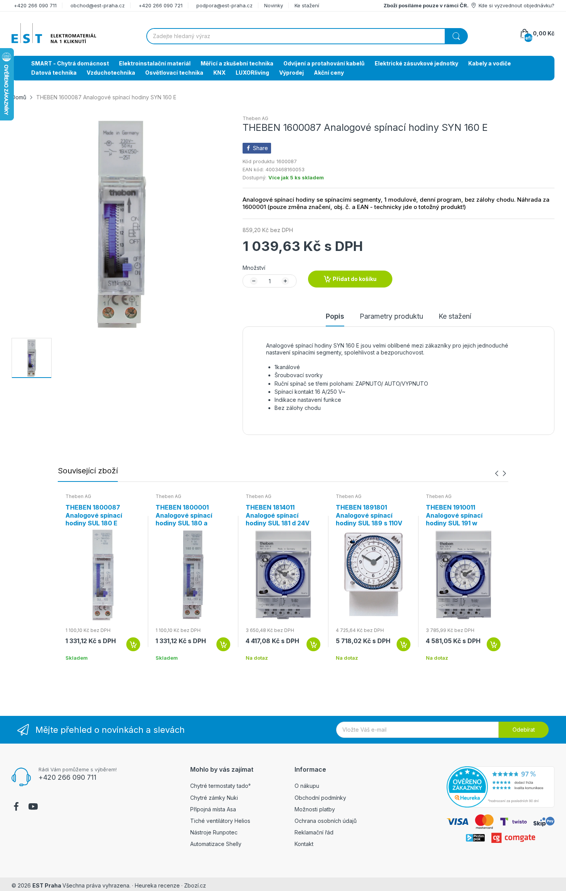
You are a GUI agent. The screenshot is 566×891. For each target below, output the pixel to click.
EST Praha (46, 885)
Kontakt (304, 844)
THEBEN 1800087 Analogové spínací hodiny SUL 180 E (93, 515)
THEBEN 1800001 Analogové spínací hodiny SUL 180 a (184, 515)
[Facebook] (16, 807)
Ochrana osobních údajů (326, 820)
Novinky (273, 5)
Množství (254, 267)
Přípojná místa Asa (213, 809)
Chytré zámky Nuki (214, 797)
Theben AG (255, 118)
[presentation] (497, 473)
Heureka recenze (157, 885)
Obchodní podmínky (320, 797)
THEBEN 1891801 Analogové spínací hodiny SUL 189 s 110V (369, 515)
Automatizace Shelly (215, 844)
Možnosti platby (315, 809)
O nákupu (307, 785)
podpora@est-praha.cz (224, 5)
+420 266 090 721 (161, 5)
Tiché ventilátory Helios (220, 820)
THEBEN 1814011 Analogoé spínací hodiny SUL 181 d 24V (278, 515)
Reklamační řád (314, 832)
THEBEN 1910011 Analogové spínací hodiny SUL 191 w (454, 515)
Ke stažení (307, 5)
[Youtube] (33, 807)
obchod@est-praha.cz (97, 5)
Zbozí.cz (195, 885)
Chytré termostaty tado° (220, 785)
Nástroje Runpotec (214, 832)
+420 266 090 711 (35, 5)
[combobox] (307, 36)
